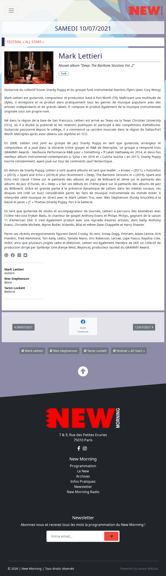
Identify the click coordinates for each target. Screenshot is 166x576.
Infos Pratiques (83, 481)
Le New (83, 471)
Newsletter (83, 486)
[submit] (111, 536)
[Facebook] (13, 255)
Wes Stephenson (64, 351)
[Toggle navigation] (11, 10)
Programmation (83, 466)
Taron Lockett (96, 351)
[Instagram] (19, 255)
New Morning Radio (83, 491)
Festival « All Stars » (130, 351)
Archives (83, 476)
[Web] (6, 255)
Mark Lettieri (33, 351)
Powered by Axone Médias (139, 569)
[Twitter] (25, 255)
